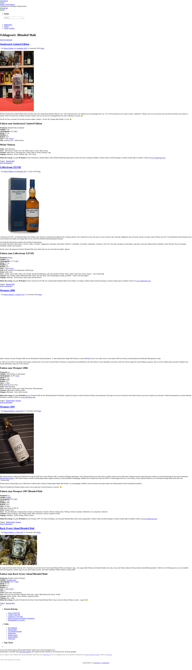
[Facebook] (4, 1)
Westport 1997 (7, 406)
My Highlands (12, 628)
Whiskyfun (11, 639)
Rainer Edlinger (9, 48)
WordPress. (105, 663)
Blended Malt (10, 161)
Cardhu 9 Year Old (14, 615)
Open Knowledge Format (92, 654)
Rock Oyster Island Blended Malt (17, 528)
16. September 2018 (20, 48)
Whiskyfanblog (13, 637)
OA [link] (8, 259)
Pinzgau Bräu (12, 630)
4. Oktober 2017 (19, 294)
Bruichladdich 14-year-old (16, 620)
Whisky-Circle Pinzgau (7, 4)
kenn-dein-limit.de (25, 652)
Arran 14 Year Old (14, 613)
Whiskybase (12, 633)
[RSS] (2, 3)
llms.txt (110, 654)
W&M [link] (9, 497)
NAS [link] (11, 138)
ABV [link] (15, 131)
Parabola (97, 663)
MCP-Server (47, 654)
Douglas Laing (11, 580)
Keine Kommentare (6, 40)
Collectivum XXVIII (10, 167)
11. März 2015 (18, 532)
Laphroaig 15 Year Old (15, 616)
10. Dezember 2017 (20, 171)
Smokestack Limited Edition (14, 44)
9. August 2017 (19, 411)
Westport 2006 (7, 290)
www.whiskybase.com (158, 158)
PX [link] (89, 358)
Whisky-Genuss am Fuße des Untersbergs (21, 618)
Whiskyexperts (12, 635)
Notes (42, 48)
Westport (18, 401)
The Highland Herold (15, 631)
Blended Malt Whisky (7, 478)
